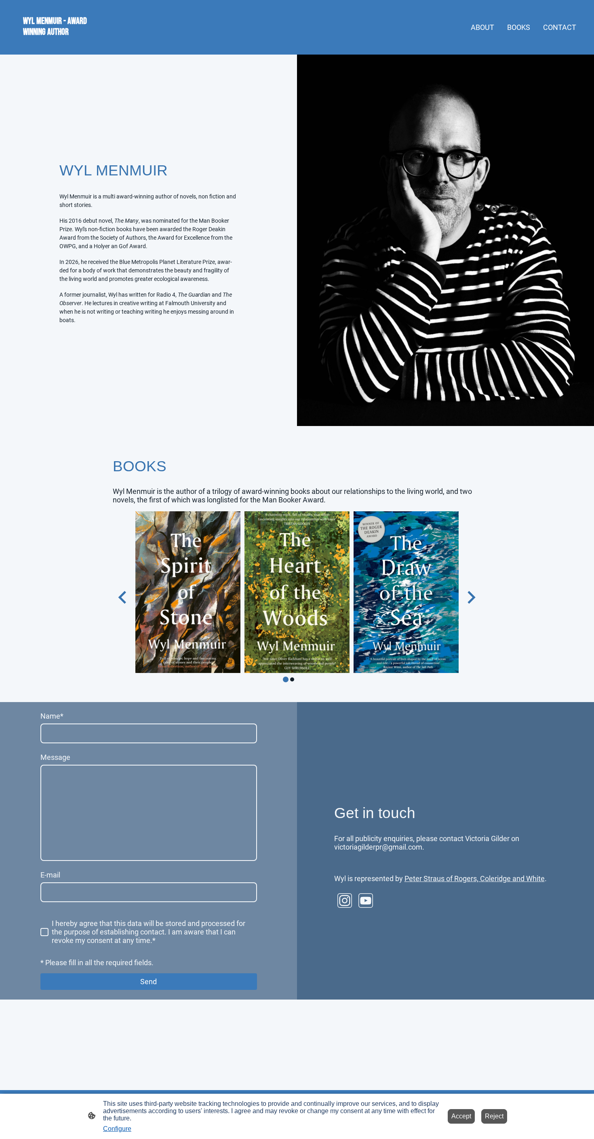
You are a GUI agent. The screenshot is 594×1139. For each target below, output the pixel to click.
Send (148, 981)
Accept (461, 1116)
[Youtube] (365, 900)
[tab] (286, 679)
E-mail (50, 875)
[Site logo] (55, 44)
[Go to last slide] (123, 597)
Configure (117, 1128)
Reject (494, 1116)
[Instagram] (344, 900)
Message (55, 757)
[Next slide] (470, 597)
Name (51, 716)
